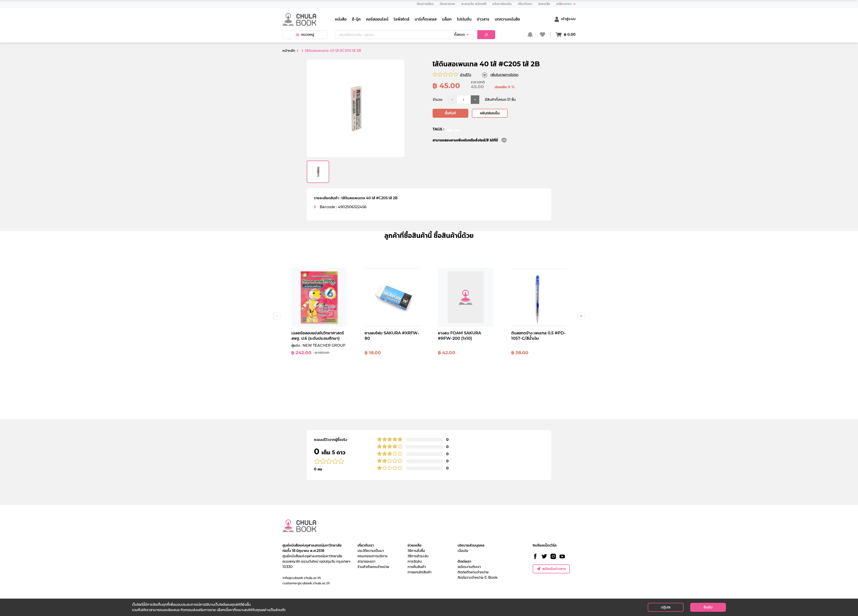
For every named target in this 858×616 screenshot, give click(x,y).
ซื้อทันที (450, 113)
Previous (277, 315)
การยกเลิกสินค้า (419, 572)
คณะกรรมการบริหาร (372, 556)
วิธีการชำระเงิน (418, 556)
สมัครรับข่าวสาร (554, 569)
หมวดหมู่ (307, 34)
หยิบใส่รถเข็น (490, 113)
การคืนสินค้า (417, 567)
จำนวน (437, 99)
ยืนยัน (708, 607)
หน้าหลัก (288, 50)
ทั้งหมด (459, 34)
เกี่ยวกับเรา (366, 545)
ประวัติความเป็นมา (371, 551)
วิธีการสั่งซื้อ (416, 551)
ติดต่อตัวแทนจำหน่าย (473, 572)
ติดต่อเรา (464, 561)
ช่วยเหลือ (414, 545)
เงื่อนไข (463, 551)
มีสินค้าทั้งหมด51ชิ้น (500, 99)
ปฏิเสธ (666, 607)
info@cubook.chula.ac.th (301, 577)
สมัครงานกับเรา (469, 567)
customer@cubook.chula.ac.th (306, 583)
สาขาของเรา (366, 561)
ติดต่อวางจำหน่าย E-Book (478, 577)
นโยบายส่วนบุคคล (471, 545)
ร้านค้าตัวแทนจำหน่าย (373, 567)
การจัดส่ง (415, 561)
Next (581, 315)
